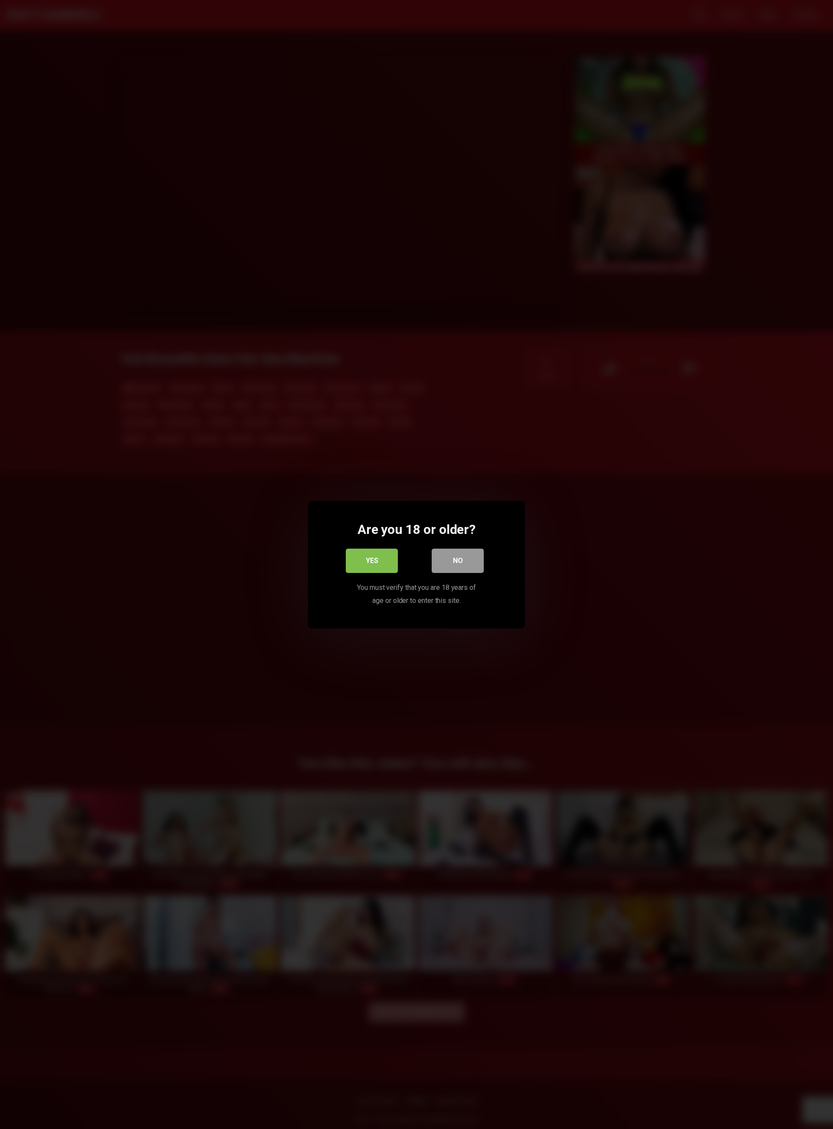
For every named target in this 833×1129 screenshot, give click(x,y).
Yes (372, 560)
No (458, 560)
